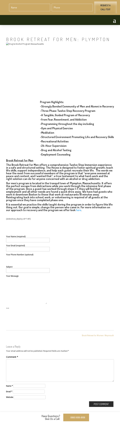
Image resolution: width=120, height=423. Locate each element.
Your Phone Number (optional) (19, 254)
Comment (12, 356)
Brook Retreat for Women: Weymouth (98, 335)
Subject (9, 266)
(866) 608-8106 (77, 417)
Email (9, 391)
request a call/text (105, 7)
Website (9, 397)
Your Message (12, 276)
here (78, 210)
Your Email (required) (15, 245)
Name (9, 386)
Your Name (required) (15, 236)
